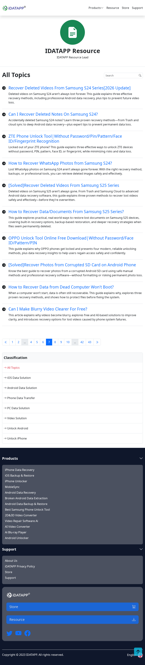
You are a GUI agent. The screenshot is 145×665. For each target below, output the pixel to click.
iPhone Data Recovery (19, 470)
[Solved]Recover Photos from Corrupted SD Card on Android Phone (72, 265)
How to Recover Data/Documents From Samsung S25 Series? (66, 211)
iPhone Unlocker (16, 481)
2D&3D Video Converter (21, 515)
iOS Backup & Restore (19, 475)
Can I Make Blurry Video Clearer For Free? (47, 309)
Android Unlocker (17, 538)
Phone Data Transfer (21, 398)
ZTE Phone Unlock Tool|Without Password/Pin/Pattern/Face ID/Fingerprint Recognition (65, 138)
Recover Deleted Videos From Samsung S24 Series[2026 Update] (69, 88)
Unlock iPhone (17, 438)
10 (67, 342)
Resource (112, 8)
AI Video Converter (17, 527)
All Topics (13, 368)
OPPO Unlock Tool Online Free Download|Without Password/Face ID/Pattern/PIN (71, 240)
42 (82, 342)
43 (89, 342)
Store (125, 8)
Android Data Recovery (20, 492)
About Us (11, 561)
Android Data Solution (22, 388)
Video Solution (17, 418)
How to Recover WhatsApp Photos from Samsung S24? (60, 163)
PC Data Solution (18, 408)
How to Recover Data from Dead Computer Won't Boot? (61, 287)
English (132, 655)
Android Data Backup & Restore (26, 504)
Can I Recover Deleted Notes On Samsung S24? (53, 114)
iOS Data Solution (19, 378)
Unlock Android (17, 428)
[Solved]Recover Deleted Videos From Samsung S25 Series (63, 185)
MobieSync (12, 487)
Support (137, 8)
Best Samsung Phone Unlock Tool (27, 510)
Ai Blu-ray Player (16, 532)
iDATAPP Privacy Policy (20, 566)
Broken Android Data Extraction (26, 498)
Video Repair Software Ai (21, 521)
